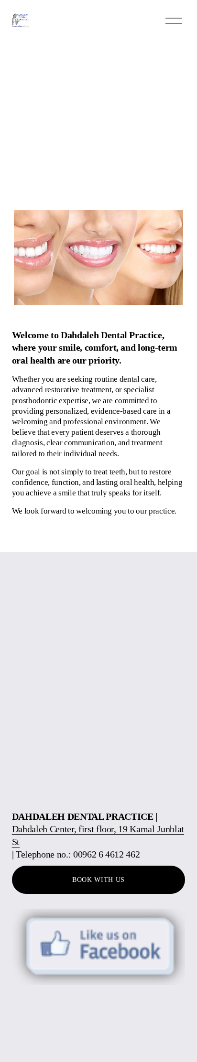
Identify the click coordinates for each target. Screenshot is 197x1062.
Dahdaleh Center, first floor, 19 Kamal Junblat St (98, 835)
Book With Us (98, 879)
